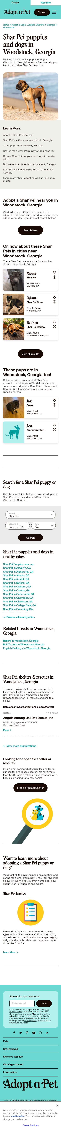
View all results (30, 353)
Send (44, 1003)
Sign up (42, 12)
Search (30, 537)
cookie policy (17, 1116)
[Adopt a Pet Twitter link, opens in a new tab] (21, 1032)
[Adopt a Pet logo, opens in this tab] (30, 1088)
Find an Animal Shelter (30, 787)
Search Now (30, 230)
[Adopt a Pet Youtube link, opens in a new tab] (34, 1032)
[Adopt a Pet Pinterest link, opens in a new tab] (28, 1032)
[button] (54, 272)
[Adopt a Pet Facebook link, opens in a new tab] (15, 1032)
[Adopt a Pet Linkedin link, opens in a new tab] (46, 1032)
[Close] (57, 1105)
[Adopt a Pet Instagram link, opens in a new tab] (41, 1032)
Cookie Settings (31, 1125)
